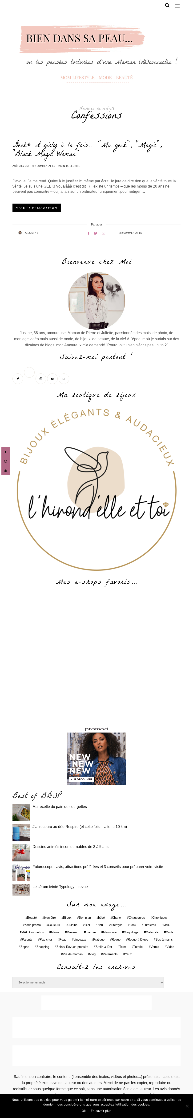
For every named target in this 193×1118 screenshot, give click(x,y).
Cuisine (72, 925)
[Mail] (64, 378)
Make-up (72, 932)
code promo (33, 925)
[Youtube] (53, 378)
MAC (166, 925)
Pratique (99, 939)
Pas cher (46, 939)
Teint (122, 947)
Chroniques (160, 917)
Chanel (116, 917)
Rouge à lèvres (138, 939)
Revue (116, 939)
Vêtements (110, 954)
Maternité (152, 932)
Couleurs (54, 925)
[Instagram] (41, 378)
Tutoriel (138, 947)
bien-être (50, 917)
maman (91, 932)
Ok (84, 1111)
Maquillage (131, 932)
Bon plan (85, 917)
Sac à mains (164, 939)
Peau (62, 939)
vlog (93, 954)
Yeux (128, 954)
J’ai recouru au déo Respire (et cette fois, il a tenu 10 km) (79, 827)
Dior (87, 925)
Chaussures (137, 917)
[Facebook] (18, 378)
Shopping (42, 947)
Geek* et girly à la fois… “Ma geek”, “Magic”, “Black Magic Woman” (87, 150)
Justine (33, 233)
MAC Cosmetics (32, 932)
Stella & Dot (104, 947)
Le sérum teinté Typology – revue (60, 887)
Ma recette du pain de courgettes (59, 807)
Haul (100, 925)
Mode (169, 932)
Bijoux (67, 917)
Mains (55, 932)
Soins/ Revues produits (72, 947)
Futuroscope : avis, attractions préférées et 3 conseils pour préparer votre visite (97, 867)
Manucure (110, 932)
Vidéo (170, 947)
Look (133, 925)
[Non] (187, 1106)
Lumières (150, 925)
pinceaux (80, 939)
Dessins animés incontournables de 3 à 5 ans (70, 847)
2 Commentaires (45, 166)
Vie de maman (73, 954)
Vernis (155, 947)
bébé (101, 917)
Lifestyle (116, 925)
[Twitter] (30, 378)
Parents (27, 939)
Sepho (24, 947)
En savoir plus (101, 1111)
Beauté (32, 917)
